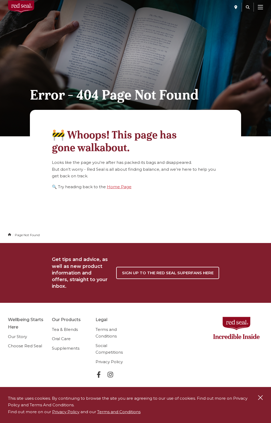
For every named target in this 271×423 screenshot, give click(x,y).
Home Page (119, 186)
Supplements (65, 348)
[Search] (248, 7)
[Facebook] (99, 375)
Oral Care (61, 338)
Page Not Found (27, 235)
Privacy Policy (109, 361)
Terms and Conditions (119, 411)
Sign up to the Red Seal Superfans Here (168, 272)
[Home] (10, 235)
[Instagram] (110, 375)
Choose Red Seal (25, 345)
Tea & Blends (65, 329)
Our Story (17, 336)
